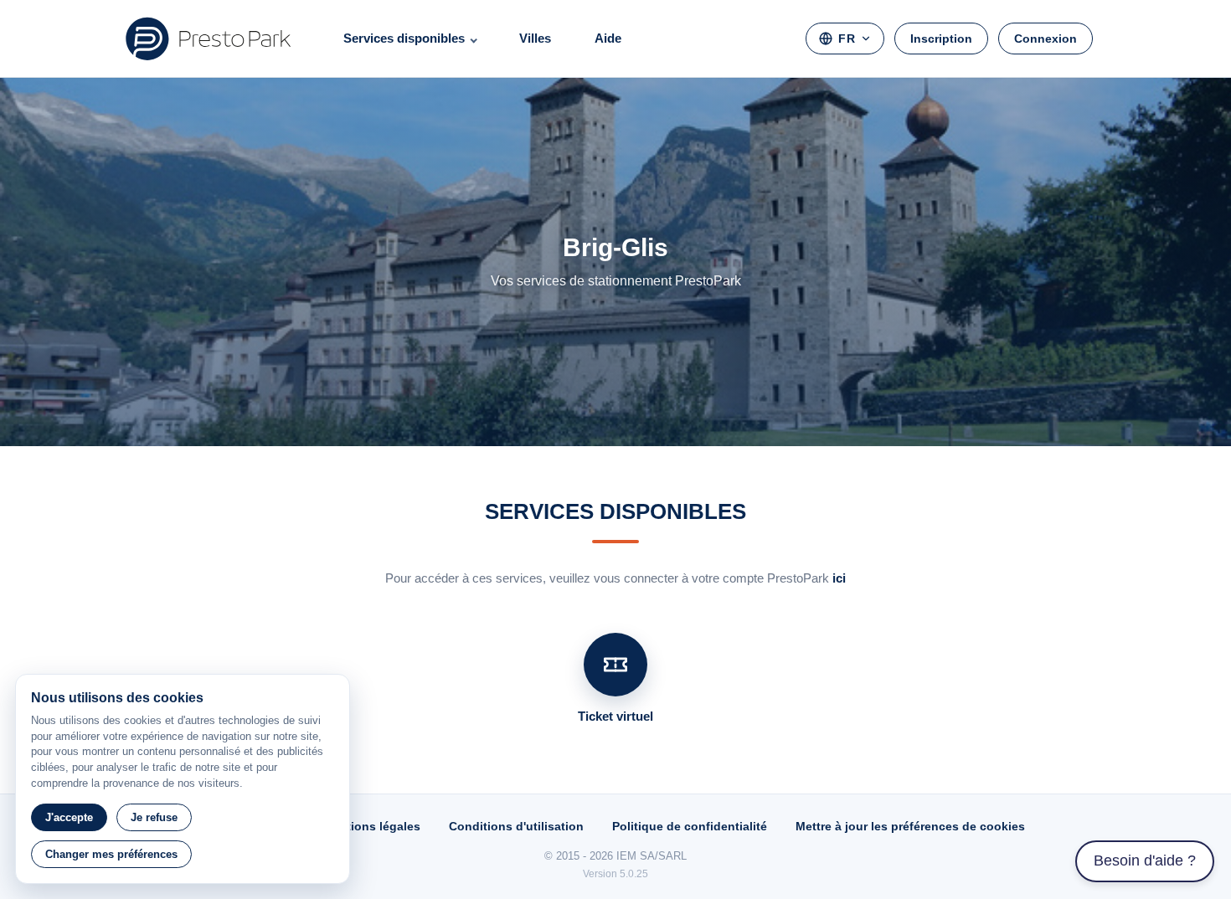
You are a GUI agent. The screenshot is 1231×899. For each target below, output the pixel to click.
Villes (535, 38)
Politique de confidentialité (689, 826)
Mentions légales (371, 826)
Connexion (1045, 38)
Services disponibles (404, 38)
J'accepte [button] (69, 817)
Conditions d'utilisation (516, 826)
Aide (608, 38)
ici (839, 578)
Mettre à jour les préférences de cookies (910, 826)
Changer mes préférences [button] (111, 854)
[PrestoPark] (208, 38)
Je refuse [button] (154, 817)
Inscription (941, 38)
